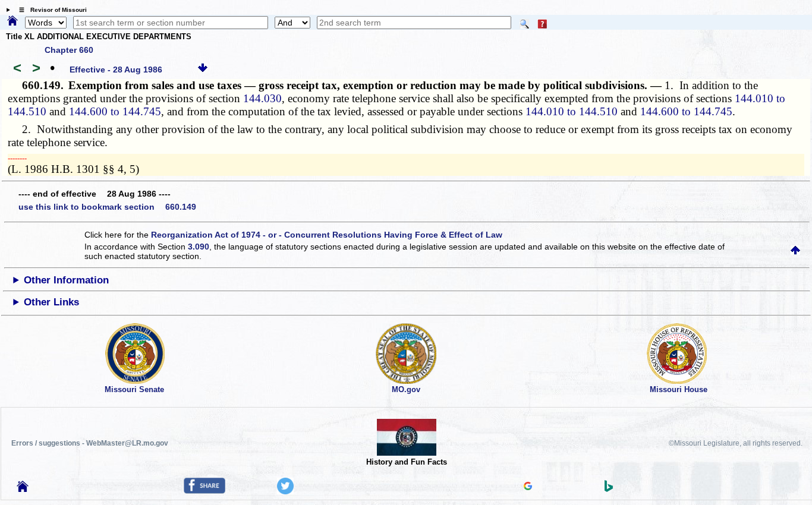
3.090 (198, 246)
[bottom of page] (202, 69)
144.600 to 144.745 (115, 111)
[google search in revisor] (528, 487)
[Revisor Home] (23, 489)
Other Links (51, 302)
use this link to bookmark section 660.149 (107, 207)
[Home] (12, 21)
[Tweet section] (285, 491)
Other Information (66, 280)
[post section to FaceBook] (204, 490)
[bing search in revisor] (609, 489)
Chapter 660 (69, 50)
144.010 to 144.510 (571, 111)
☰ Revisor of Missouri (50, 10)
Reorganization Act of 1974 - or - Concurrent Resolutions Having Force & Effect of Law (326, 234)
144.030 (262, 98)
